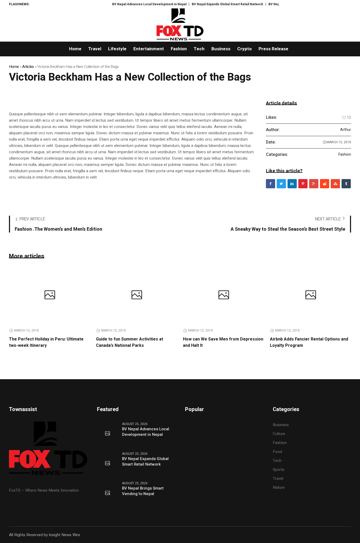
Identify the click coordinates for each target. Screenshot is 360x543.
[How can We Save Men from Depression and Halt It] (224, 295)
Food (277, 452)
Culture (279, 434)
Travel (278, 478)
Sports (278, 469)
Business (281, 425)
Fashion (344, 154)
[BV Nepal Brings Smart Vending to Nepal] (107, 493)
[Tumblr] (346, 183)
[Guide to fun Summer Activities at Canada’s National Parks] (137, 295)
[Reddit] (324, 183)
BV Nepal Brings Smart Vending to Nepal (143, 491)
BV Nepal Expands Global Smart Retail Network (219, 4)
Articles (28, 67)
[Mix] (335, 183)
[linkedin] (292, 183)
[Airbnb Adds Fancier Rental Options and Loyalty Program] (311, 295)
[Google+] (313, 183)
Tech (277, 460)
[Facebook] (270, 183)
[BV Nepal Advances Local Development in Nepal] (107, 434)
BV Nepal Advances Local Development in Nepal (141, 4)
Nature (279, 487)
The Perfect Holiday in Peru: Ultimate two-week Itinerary (46, 342)
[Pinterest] (303, 183)
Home (14, 67)
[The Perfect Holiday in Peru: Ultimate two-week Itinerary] (50, 295)
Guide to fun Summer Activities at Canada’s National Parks (129, 342)
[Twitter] (281, 183)
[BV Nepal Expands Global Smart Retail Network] (107, 463)
